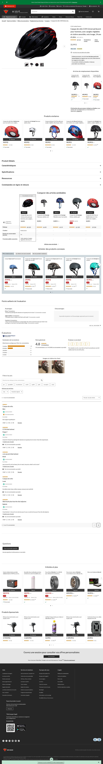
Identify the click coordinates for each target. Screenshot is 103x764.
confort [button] (26, 384)
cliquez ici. (79, 111)
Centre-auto (89, 17)
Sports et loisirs (11, 21)
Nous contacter (5, 692)
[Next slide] (100, 2)
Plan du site (60, 679)
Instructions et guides (25, 695)
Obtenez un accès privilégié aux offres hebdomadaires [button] (50, 762)
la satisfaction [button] (19, 384)
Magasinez (74, 2)
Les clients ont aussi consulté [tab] (23, 253)
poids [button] (39, 384)
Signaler (20, 422)
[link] (76, 40)
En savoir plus (9, 721)
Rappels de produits (6, 687)
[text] (75, 97)
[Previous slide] (2, 2)
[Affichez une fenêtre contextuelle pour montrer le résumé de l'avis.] (79, 97)
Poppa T (5, 432)
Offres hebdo (34, 17)
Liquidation (46, 17)
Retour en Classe (70, 17)
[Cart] (98, 12)
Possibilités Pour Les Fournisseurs (46, 698)
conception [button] (46, 384)
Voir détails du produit (87, 40)
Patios (53, 17)
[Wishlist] (93, 12)
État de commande (6, 679)
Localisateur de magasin (7, 673)
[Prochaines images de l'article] (64, 46)
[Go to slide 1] (26, 65)
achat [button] (53, 384)
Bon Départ (41, 689)
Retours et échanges (6, 684)
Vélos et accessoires (23, 21)
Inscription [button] (52, 6)
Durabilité (41, 692)
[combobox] (93, 397)
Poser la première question (10, 548)
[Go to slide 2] (32, 65)
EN (98, 6)
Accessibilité (60, 681)
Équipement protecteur (36, 21)
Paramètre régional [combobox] (16, 391)
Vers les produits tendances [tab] (40, 253)
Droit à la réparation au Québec (64, 687)
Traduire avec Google (8, 441)
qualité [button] (33, 384)
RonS (4, 456)
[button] (73, 12)
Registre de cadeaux (25, 687)
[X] (6, 741)
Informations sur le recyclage (45, 695)
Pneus (60, 17)
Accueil (4, 21)
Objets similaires (97, 40)
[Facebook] (3, 741)
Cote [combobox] (4, 391)
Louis (4, 481)
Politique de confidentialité (63, 673)
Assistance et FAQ (6, 676)
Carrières (41, 681)
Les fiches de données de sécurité (9, 689)
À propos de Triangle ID (43, 676)
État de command (84, 11)
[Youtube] (13, 741)
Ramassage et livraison (7, 681)
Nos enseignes (42, 679)
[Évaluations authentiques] (9, 336)
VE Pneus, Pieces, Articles (26, 679)
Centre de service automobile (27, 676)
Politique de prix (61, 684)
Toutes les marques (43, 684)
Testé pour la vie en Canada (44, 687)
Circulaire (23, 17)
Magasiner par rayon (11, 17)
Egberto (5, 504)
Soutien (60, 6)
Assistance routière (25, 681)
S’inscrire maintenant (69, 660)
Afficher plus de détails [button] (50, 244)
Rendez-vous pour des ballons (27, 689)
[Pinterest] (16, 741)
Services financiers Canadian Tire (27, 673)
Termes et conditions (62, 676)
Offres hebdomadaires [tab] (8, 253)
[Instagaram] (9, 741)
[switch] (5, 222)
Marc (4, 409)
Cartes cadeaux (24, 684)
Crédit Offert (44, 6)
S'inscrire (10, 708)
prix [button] (4, 384)
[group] (77, 223)
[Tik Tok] (19, 741)
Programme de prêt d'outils (26, 692)
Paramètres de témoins (7, 695)
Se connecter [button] (94, 6)
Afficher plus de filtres (7, 388)
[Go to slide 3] (37, 65)
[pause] (7, 2)
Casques (47, 21)
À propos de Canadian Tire (44, 673)
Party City (79, 17)
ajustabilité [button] (10, 384)
